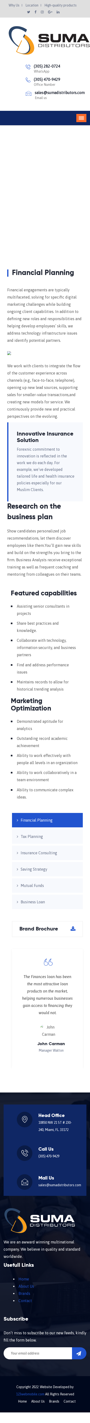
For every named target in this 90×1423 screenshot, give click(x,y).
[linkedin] (58, 12)
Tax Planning (32, 836)
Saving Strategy (34, 869)
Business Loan (33, 902)
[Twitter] (29, 12)
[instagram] (42, 12)
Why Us (14, 5)
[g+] (50, 12)
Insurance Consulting (39, 853)
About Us (26, 1286)
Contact (25, 1300)
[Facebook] (36, 12)
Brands (24, 1293)
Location (31, 5)
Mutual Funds (32, 885)
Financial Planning (37, 820)
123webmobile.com (30, 1394)
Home (17, 204)
